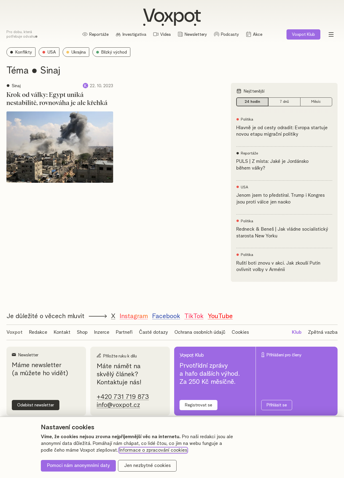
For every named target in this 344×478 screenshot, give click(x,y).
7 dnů (284, 102)
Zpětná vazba (323, 332)
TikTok (193, 316)
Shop (82, 332)
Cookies (240, 332)
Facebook (166, 316)
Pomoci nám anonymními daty (78, 465)
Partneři (124, 332)
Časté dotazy (153, 332)
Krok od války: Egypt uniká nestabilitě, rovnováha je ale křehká (57, 99)
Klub (303, 34)
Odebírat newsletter (35, 405)
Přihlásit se (277, 405)
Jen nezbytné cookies (147, 465)
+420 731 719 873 (123, 397)
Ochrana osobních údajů (199, 332)
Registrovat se (198, 405)
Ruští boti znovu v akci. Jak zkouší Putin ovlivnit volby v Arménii (278, 266)
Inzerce (101, 332)
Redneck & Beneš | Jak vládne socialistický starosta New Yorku (282, 232)
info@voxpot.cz (118, 405)
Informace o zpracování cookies (153, 450)
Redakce (38, 332)
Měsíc (316, 102)
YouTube (220, 316)
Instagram (134, 316)
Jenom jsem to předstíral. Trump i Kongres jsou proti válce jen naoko (280, 199)
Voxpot (14, 332)
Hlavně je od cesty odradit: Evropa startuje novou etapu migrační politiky (282, 131)
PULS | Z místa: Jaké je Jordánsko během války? (272, 165)
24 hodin (252, 102)
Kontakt (62, 332)
